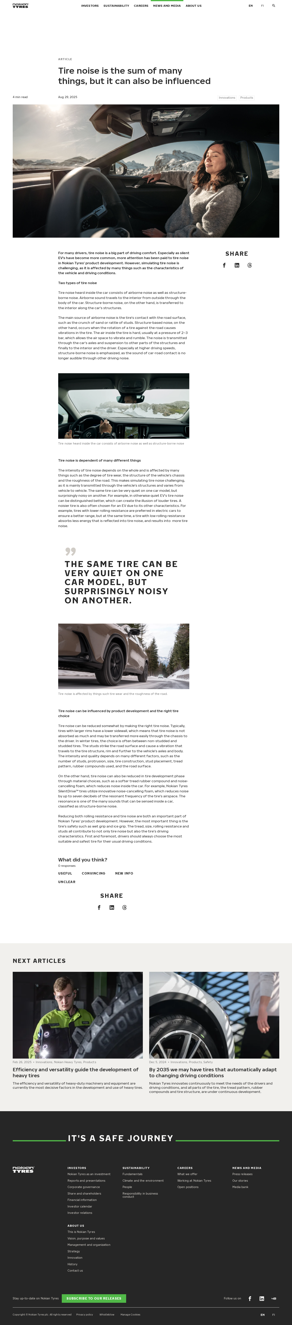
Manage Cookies (130, 1314)
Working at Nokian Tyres (194, 1180)
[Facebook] (224, 265)
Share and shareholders (84, 1193)
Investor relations (80, 1212)
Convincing (94, 873)
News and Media (167, 5)
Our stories (240, 1180)
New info (124, 873)
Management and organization (89, 1244)
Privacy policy (84, 1314)
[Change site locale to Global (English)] (250, 5)
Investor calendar (80, 1206)
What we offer (187, 1174)
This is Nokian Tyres (81, 1231)
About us (194, 5)
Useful (65, 873)
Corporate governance (84, 1187)
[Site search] (273, 5)
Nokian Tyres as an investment (89, 1174)
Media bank (240, 1187)
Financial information (82, 1200)
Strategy (74, 1251)
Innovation (75, 1257)
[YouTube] (273, 1298)
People (127, 1187)
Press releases (242, 1174)
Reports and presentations (86, 1180)
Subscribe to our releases (94, 1298)
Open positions (187, 1187)
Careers (141, 5)
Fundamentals (133, 1174)
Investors (90, 5)
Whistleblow (107, 1314)
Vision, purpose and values (86, 1238)
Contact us (75, 1270)
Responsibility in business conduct (140, 1195)
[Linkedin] (237, 265)
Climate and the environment (143, 1180)
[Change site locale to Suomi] (262, 5)
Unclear (66, 882)
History (72, 1264)
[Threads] (250, 265)
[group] (78, 1031)
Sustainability (116, 5)
